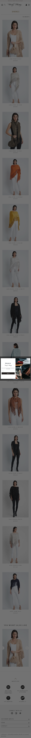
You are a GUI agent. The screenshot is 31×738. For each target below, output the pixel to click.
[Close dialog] (29, 359)
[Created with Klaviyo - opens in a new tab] (15, 379)
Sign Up (8, 373)
